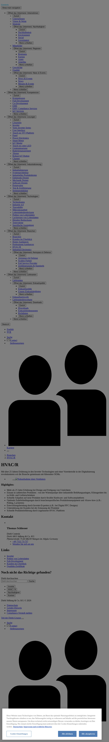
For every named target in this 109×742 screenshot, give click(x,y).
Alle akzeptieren (88, 734)
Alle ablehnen (67, 734)
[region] (52, 724)
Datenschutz (18, 727)
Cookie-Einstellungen (19, 734)
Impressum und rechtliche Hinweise (38, 727)
